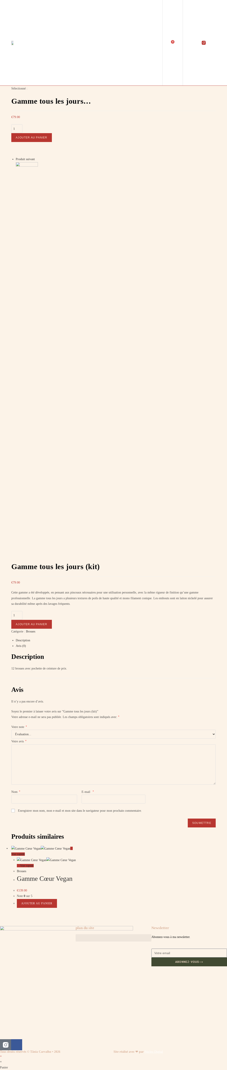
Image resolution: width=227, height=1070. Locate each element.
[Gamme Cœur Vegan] (27, 173)
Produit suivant (25, 159)
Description (23, 640)
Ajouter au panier (31, 137)
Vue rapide (26, 865)
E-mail (88, 792)
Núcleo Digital (154, 1051)
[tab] (116, 640)
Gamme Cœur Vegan (44, 878)
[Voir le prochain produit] (37, 159)
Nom (15, 792)
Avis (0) (21, 646)
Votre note (19, 727)
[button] (113, 43)
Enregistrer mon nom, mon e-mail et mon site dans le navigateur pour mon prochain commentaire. (80, 810)
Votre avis (18, 741)
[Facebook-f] (213, 43)
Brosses (30, 631)
